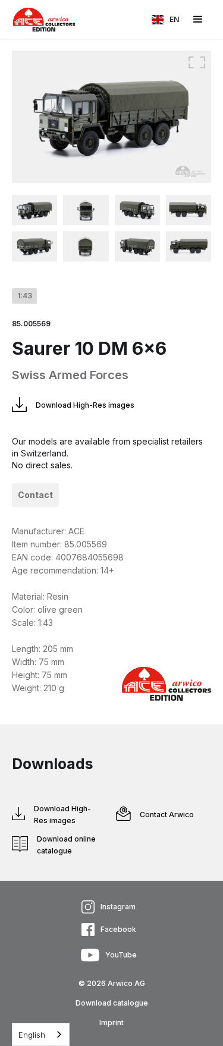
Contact (35, 495)
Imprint (111, 1022)
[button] (165, 20)
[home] (38, 19)
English (31, 1034)
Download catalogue (112, 1002)
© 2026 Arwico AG (111, 983)
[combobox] (41, 1034)
